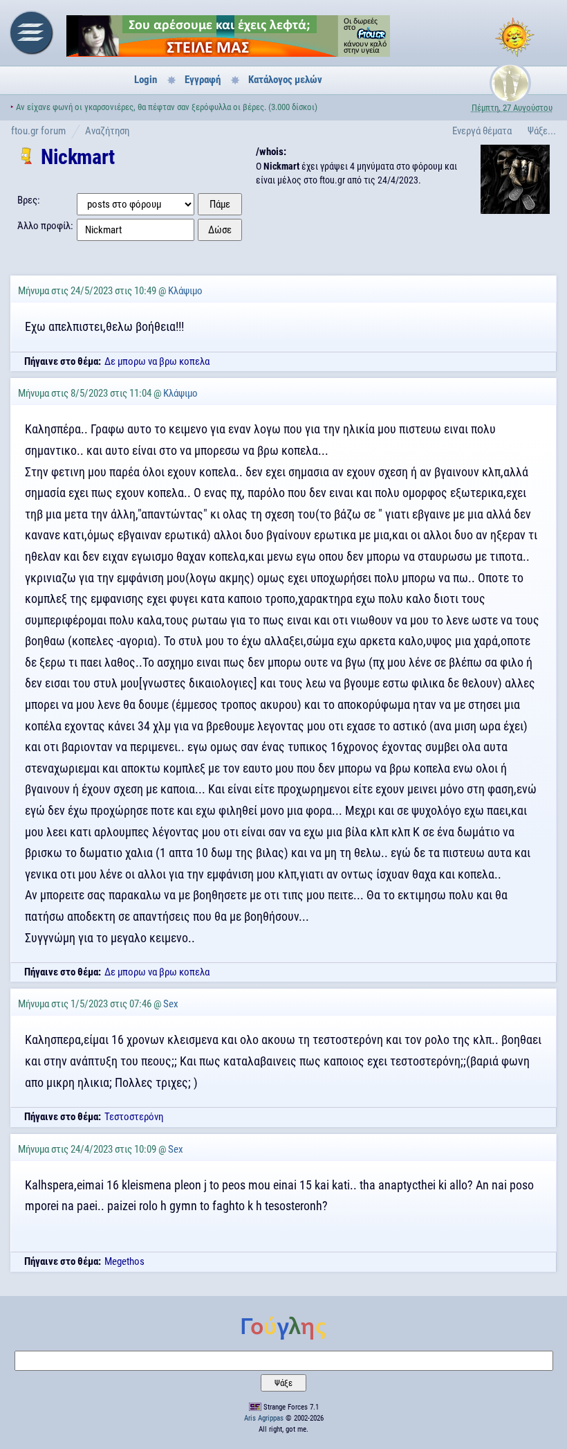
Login (145, 79)
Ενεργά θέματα (482, 131)
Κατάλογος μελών (285, 79)
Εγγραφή (203, 79)
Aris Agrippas (264, 1418)
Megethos (124, 1261)
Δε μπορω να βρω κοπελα (157, 361)
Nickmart (78, 157)
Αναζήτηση (107, 131)
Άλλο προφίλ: (45, 225)
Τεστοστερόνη (133, 1116)
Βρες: (28, 200)
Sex (170, 1004)
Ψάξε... (542, 131)
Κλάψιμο (185, 291)
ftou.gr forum (38, 131)
